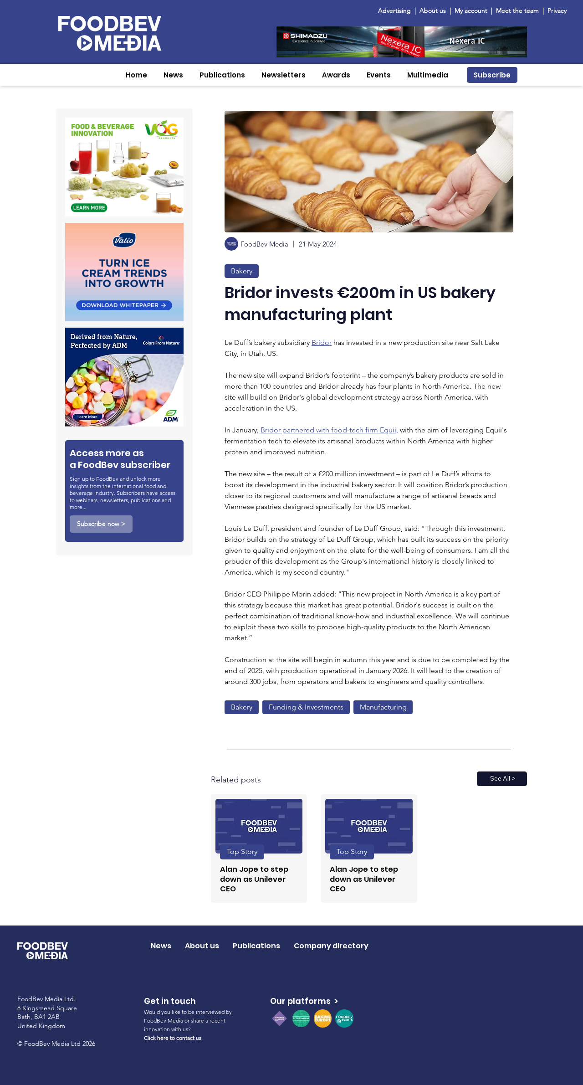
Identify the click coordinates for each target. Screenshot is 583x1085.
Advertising (396, 10)
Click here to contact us (172, 1037)
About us (432, 10)
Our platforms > (304, 1001)
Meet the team (518, 10)
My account (471, 10)
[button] (173, 75)
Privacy (557, 10)
